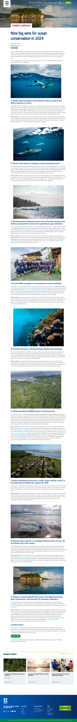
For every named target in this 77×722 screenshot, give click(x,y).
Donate (68, 2)
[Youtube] (12, 711)
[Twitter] (8, 711)
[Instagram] (6, 711)
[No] (75, 720)
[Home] (12, 700)
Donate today (15, 636)
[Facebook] (10, 711)
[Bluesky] (15, 711)
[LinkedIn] (4, 711)
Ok (66, 720)
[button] (63, 2)
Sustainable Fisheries (15, 45)
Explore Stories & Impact (65, 653)
